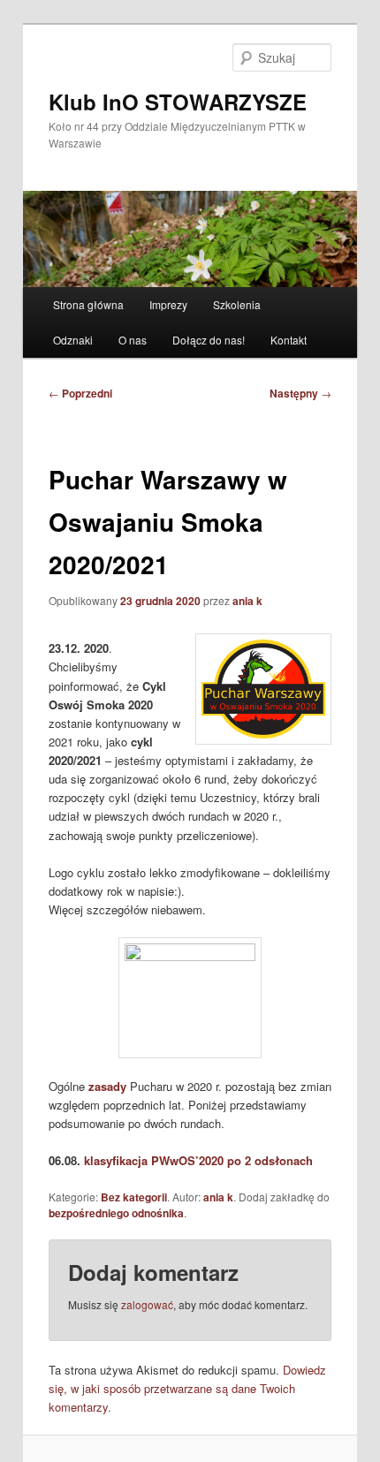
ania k (247, 601)
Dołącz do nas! (208, 339)
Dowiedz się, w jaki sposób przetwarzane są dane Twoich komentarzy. (187, 1388)
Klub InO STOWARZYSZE (178, 102)
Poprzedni (80, 393)
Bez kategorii (134, 1197)
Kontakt (288, 339)
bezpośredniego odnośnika (116, 1213)
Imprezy (168, 304)
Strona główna (88, 304)
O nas (132, 339)
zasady (107, 1086)
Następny (300, 393)
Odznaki (73, 339)
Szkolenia (237, 304)
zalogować (147, 1304)
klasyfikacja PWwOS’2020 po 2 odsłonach (198, 1160)
